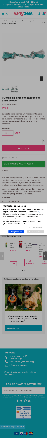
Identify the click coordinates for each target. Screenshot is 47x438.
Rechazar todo (35, 232)
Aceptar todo (16, 232)
